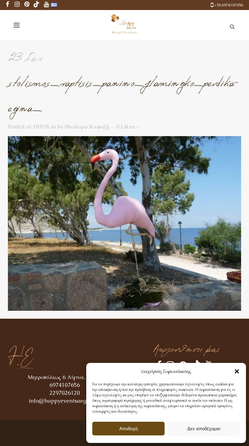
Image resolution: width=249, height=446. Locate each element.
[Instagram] (17, 5)
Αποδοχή (128, 428)
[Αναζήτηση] (231, 26)
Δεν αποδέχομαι (203, 428)
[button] (237, 371)
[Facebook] (7, 5)
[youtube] (46, 5)
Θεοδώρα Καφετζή (87, 126)
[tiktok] (36, 5)
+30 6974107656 (228, 5)
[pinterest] (27, 5)
